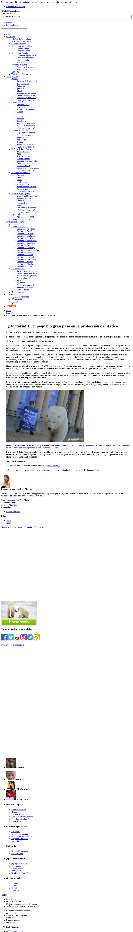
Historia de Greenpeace (21, 41)
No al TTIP (16, 215)
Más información (71, 2)
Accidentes (21, 140)
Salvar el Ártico (23, 105)
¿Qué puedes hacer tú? (26, 100)
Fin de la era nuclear (19, 130)
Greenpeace (6, 13)
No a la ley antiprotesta (20, 212)
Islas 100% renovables (26, 126)
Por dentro (15, 831)
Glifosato (20, 201)
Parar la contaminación (20, 172)
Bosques (14, 79)
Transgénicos (22, 203)
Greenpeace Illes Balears (27, 257)
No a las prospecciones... (27, 109)
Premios (20, 62)
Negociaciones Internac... (27, 123)
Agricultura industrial (25, 198)
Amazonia (21, 86)
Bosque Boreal (23, 83)
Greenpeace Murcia (25, 264)
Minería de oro (23, 184)
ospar (8, 523)
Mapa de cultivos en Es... (27, 196)
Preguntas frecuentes (19, 65)
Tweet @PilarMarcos (9, 505)
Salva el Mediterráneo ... (27, 271)
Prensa (9, 23)
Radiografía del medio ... (21, 219)
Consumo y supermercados (28, 168)
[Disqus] (66, 568)
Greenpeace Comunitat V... (28, 250)
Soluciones (21, 121)
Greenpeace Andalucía (26, 229)
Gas (18, 114)
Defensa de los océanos (21, 149)
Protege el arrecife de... (26, 278)
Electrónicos (22, 182)
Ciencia (20, 116)
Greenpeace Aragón (25, 231)
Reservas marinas (24, 156)
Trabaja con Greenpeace (21, 74)
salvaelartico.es (53, 466)
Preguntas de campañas (26, 69)
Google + (24, 496)
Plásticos (20, 175)
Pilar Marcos (28, 332)
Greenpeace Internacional (21, 46)
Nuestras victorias (18, 44)
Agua (19, 177)
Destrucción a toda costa (27, 161)
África (19, 90)
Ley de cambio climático (27, 273)
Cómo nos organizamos (26, 55)
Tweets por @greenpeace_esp (13, 645)
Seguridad (21, 137)
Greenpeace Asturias (25, 233)
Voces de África (23, 165)
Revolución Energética (26, 107)
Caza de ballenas (23, 158)
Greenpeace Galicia (25, 255)
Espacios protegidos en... (27, 163)
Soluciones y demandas (26, 97)
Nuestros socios (23, 60)
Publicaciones (12, 25)
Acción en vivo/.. (12, 527)
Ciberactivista (17, 868)
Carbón (20, 112)
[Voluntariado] (11, 799)
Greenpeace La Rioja (25, 238)
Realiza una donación (20, 873)
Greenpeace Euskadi (25, 252)
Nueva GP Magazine (20, 851)
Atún (19, 154)
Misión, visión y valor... (21, 39)
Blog (13, 304)
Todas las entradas (8, 500)
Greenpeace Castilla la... (26, 243)
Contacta (15, 72)
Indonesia (21, 88)
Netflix (19, 280)
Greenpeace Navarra (25, 266)
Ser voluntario (17, 866)
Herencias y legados (19, 292)
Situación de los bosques (27, 81)
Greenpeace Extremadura (27, 240)
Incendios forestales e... (26, 93)
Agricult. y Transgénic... (21, 194)
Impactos (20, 119)
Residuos (20, 142)
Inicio (8, 310)
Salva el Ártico (23, 290)
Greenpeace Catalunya (26, 247)
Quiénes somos (23, 48)
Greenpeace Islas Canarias (27, 259)
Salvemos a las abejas (25, 287)
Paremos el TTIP (24, 283)
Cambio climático (18, 102)
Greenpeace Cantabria (26, 236)
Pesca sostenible (23, 151)
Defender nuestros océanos (22, 817)
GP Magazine (17, 299)
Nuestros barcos (23, 51)
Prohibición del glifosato (27, 276)
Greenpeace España (19, 53)
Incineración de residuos (26, 187)
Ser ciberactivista (18, 269)
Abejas (19, 205)
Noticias (14, 301)
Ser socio (15, 224)
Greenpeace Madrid (25, 262)
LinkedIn (40, 496)
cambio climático (13, 512)
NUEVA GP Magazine (20, 297)
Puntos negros (22, 189)
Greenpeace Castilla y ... (27, 245)
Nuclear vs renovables (26, 144)
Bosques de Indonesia (26, 285)
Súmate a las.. (35, 527)
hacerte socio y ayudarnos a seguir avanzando (34, 470)
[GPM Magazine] (11, 789)
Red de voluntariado (19, 226)
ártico (8, 520)
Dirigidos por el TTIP (25, 217)
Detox (19, 180)
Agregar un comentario (67, 332)
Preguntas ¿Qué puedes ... (27, 67)
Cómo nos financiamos (26, 58)
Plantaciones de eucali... (26, 95)
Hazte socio (16, 871)
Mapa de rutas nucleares (26, 133)
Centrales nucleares (24, 135)
